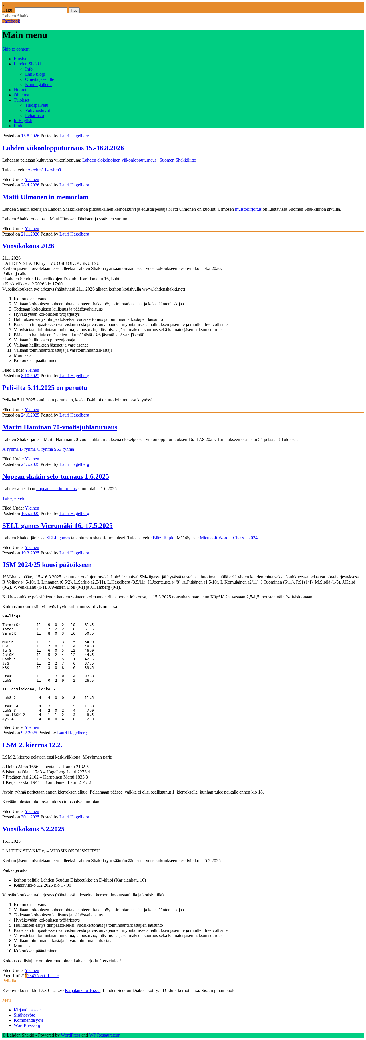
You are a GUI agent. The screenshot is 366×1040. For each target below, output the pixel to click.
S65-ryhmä (64, 449)
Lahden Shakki (16, 15)
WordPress (70, 1035)
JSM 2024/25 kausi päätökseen (47, 564)
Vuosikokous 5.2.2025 (33, 829)
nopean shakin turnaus (56, 488)
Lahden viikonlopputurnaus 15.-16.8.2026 (63, 148)
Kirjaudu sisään (28, 1009)
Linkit (19, 125)
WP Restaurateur (104, 1035)
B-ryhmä (53, 169)
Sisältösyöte (24, 1015)
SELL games (58, 537)
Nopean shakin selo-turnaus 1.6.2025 (55, 476)
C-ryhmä (45, 449)
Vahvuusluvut (37, 110)
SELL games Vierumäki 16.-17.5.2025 (57, 525)
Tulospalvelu (36, 105)
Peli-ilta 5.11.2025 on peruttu (44, 387)
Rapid (169, 537)
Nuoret (20, 89)
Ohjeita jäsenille (39, 79)
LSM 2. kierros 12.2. (32, 745)
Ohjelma (21, 94)
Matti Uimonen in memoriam (45, 197)
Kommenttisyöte (28, 1020)
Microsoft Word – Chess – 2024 (229, 537)
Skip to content (15, 49)
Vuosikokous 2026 (28, 246)
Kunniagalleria (38, 84)
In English (23, 120)
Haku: (7, 10)
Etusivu (20, 58)
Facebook (11, 21)
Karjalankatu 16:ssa (82, 990)
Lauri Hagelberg (74, 135)
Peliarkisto (34, 115)
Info (29, 69)
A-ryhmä (35, 169)
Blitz (157, 537)
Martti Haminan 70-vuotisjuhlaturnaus (59, 427)
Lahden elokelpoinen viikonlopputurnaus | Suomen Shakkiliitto (139, 160)
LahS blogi (35, 74)
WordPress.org (27, 1025)
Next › (42, 975)
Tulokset (21, 100)
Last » (53, 975)
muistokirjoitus (248, 209)
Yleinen (32, 179)
